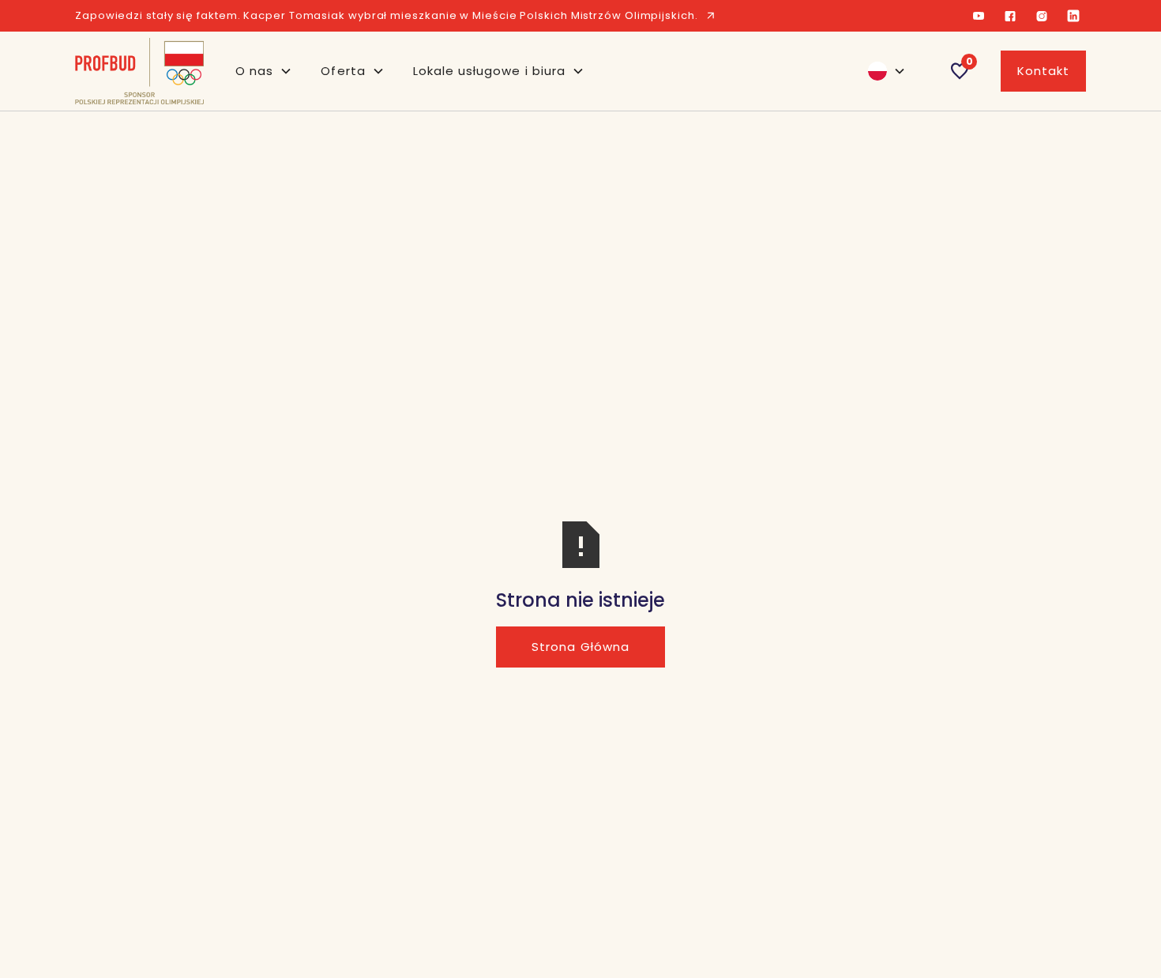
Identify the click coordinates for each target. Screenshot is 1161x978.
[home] (139, 71)
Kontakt (1043, 70)
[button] (264, 71)
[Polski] (880, 71)
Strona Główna (580, 646)
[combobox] (880, 71)
